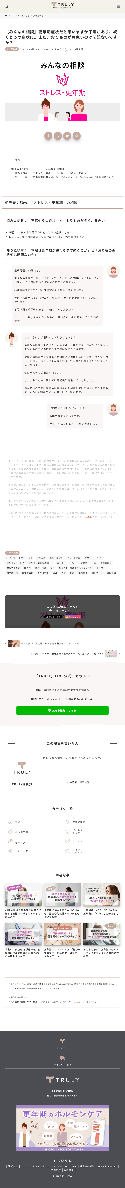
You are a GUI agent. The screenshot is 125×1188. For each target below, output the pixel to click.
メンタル (61, 562)
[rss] (70, 1160)
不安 (72, 562)
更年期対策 (12, 572)
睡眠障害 (83, 572)
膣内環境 (111, 572)
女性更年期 (12, 49)
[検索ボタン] (6, 6)
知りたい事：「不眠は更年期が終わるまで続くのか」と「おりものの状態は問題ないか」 (66, 177)
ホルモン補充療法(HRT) (41, 562)
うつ (30, 558)
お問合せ (69, 1169)
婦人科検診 (40, 567)
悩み (52, 567)
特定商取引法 (87, 1166)
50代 (12, 558)
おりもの (41, 558)
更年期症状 (27, 572)
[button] (48, 136)
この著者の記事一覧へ (79, 782)
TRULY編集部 (22, 784)
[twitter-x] (58, 1160)
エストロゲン (56, 558)
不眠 (94, 562)
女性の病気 (106, 562)
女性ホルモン (13, 567)
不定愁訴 (83, 562)
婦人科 (27, 567)
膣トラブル (97, 572)
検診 (63, 572)
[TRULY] (62, 6)
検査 (55, 572)
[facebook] (54, 1160)
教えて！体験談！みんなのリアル (75, 567)
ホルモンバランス (16, 562)
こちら (88, 516)
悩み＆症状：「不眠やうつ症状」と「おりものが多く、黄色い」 (52, 173)
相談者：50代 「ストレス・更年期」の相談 (38, 169)
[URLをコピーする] (77, 136)
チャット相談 (74, 558)
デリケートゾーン (93, 558)
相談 (72, 572)
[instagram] (62, 1160)
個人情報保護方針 (107, 1166)
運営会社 (13, 1166)
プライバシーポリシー (65, 1166)
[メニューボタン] (118, 6)
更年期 (99, 567)
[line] (66, 1160)
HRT (21, 558)
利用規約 (56, 1169)
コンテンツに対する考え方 (35, 1166)
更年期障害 (43, 572)
